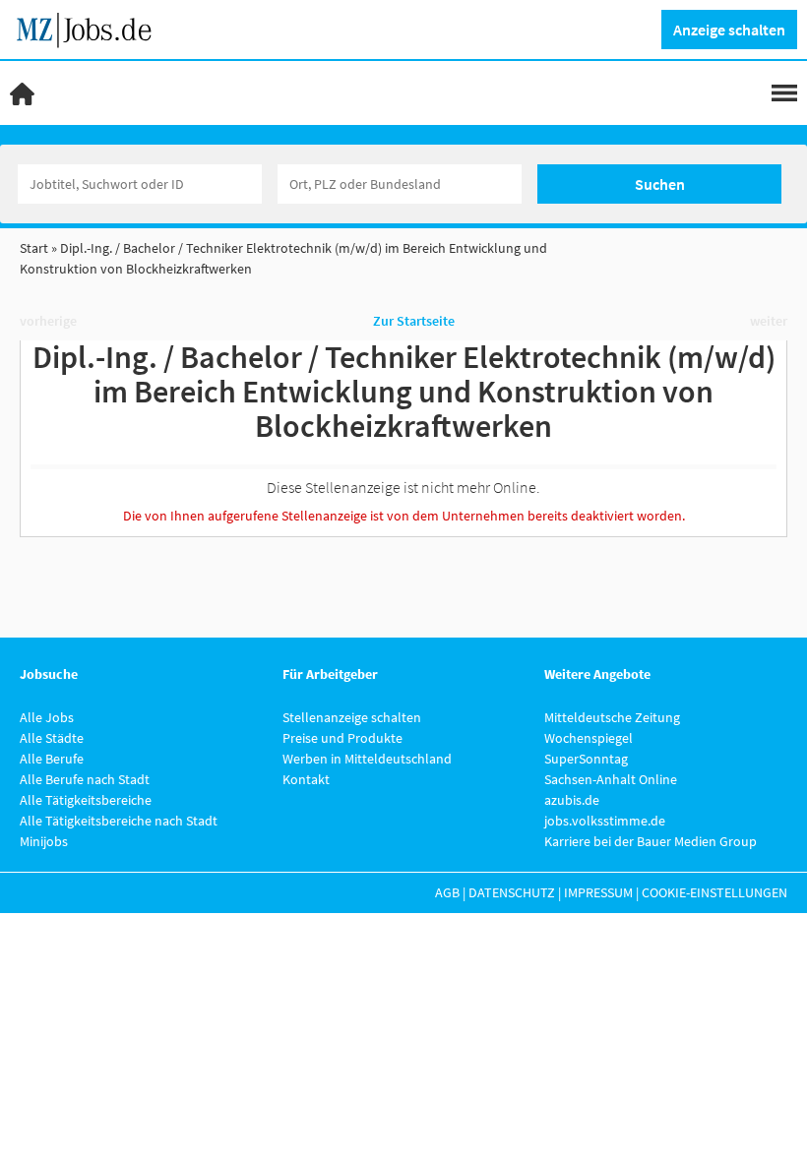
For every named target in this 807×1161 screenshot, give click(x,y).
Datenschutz (511, 892)
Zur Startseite (414, 321)
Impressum (598, 892)
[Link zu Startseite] (91, 27)
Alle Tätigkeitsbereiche (86, 800)
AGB (447, 892)
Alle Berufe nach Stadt (85, 779)
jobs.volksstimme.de (604, 820)
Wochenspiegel (588, 738)
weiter (768, 321)
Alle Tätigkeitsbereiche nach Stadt (118, 820)
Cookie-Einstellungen (714, 892)
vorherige (48, 321)
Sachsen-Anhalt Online (610, 779)
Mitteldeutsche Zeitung (612, 717)
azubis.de (571, 800)
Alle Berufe (52, 758)
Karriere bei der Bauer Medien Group (650, 841)
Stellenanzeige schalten (351, 717)
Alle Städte (52, 738)
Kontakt (306, 779)
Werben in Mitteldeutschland (367, 758)
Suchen (660, 184)
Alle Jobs (47, 717)
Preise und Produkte (342, 738)
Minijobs (44, 841)
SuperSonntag (586, 758)
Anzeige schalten (729, 29)
